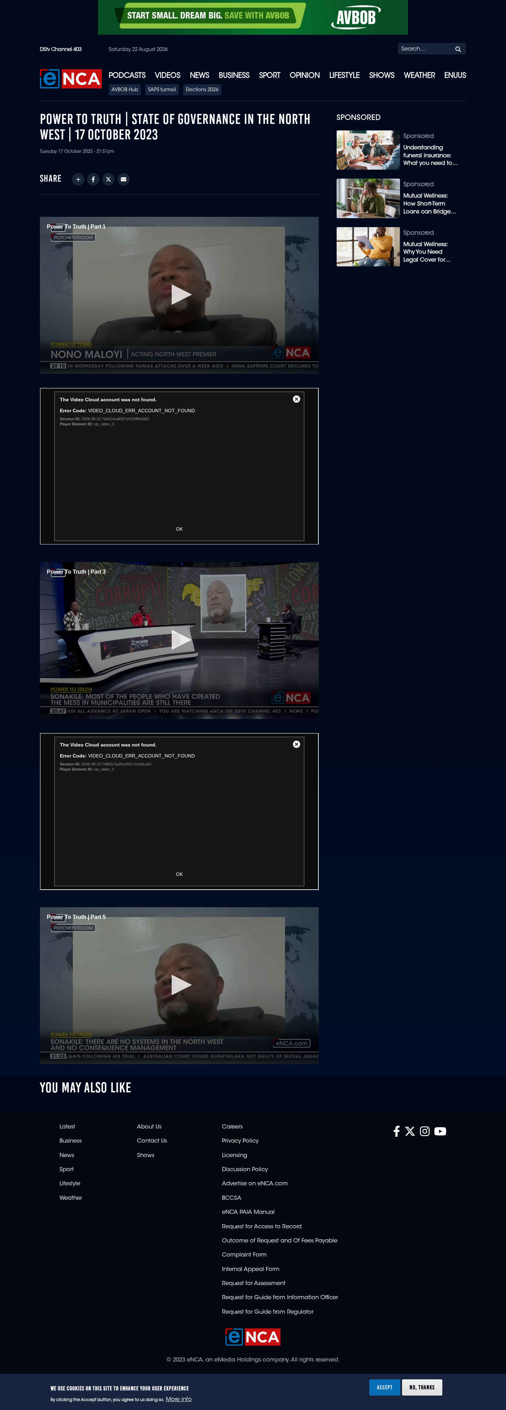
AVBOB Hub (125, 90)
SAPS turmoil (162, 90)
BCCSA (231, 1198)
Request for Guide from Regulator (268, 1312)
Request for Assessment (253, 1283)
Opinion (305, 76)
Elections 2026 (202, 90)
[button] (179, 294)
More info (179, 1400)
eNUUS (455, 76)
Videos (167, 76)
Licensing (234, 1155)
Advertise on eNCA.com (255, 1184)
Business (234, 76)
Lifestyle (344, 76)
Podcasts (127, 76)
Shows (381, 76)
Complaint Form (244, 1255)
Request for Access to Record (262, 1227)
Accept (385, 1387)
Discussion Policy (245, 1170)
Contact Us (152, 1141)
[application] (179, 295)
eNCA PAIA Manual (248, 1212)
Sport (270, 76)
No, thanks (422, 1387)
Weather (419, 76)
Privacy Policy (240, 1141)
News (199, 76)
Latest (67, 1127)
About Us (149, 1127)
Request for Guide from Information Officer (280, 1298)
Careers (232, 1127)
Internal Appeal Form (251, 1269)
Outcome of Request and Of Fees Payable (279, 1241)
